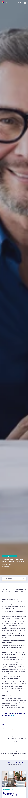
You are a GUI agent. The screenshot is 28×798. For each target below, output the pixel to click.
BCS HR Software (7, 564)
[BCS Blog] (14, 746)
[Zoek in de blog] (24, 578)
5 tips (12, 715)
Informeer (8, 707)
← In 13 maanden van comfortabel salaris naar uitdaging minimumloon (14, 740)
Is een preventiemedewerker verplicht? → (13, 754)
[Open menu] (25, 3)
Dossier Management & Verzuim (9, 556)
